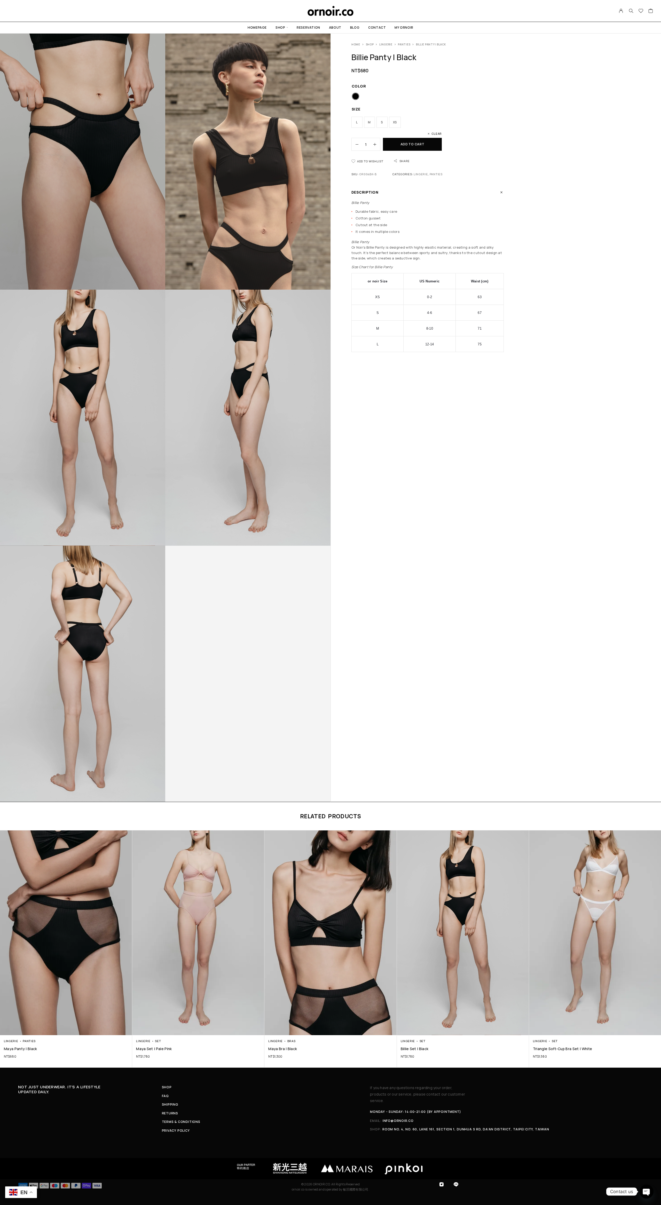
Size (356, 109)
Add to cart (412, 144)
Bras (291, 1041)
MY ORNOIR (404, 27)
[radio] (355, 96)
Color (359, 86)
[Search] (631, 11)
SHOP (280, 27)
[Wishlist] (641, 11)
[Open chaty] (647, 1192)
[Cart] (650, 11)
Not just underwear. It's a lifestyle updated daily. (59, 1089)
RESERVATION (308, 27)
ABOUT (335, 27)
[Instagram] (441, 1184)
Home (355, 44)
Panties (404, 44)
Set (158, 1041)
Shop (370, 44)
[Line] (456, 1184)
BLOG (354, 27)
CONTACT (377, 27)
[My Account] (621, 11)
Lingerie (385, 44)
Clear (436, 134)
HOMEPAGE (257, 27)
